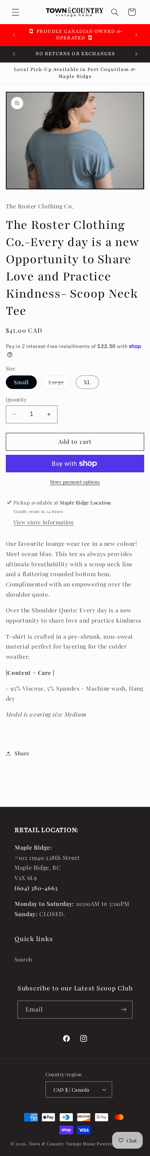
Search (23, 959)
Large (60, 383)
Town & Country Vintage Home (62, 1143)
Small (21, 382)
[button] (15, 12)
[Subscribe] (123, 1010)
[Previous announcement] (14, 35)
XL (87, 382)
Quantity (16, 399)
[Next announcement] (136, 35)
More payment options (75, 482)
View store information (43, 522)
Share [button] (22, 753)
